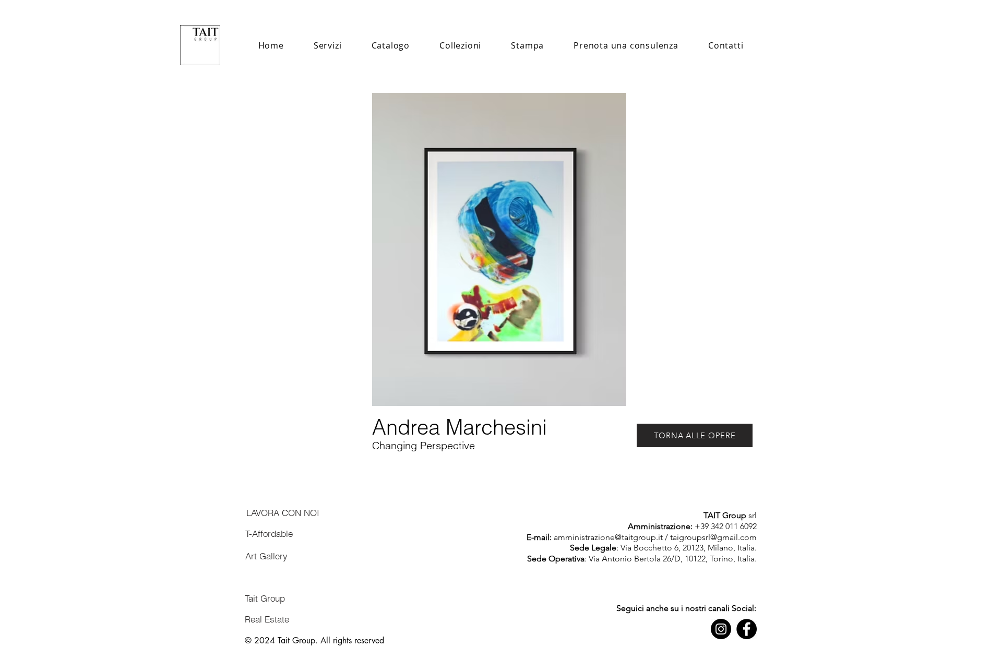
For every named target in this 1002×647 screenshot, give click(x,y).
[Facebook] (746, 629)
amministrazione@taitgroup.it (608, 537)
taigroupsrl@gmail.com (713, 537)
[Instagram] (721, 629)
